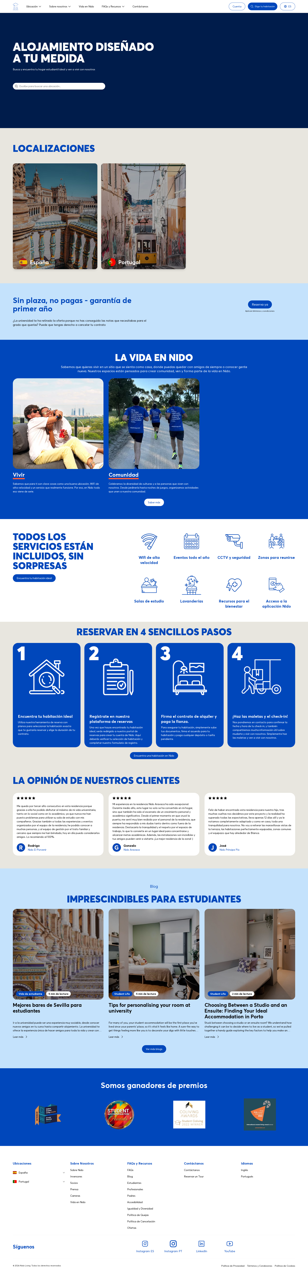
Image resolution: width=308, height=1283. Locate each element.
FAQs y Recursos (111, 6)
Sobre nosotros (58, 6)
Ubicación (32, 6)
